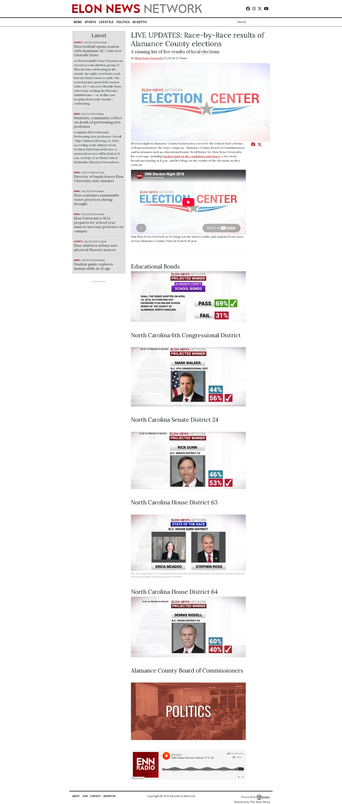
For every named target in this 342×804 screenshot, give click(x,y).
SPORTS (78, 42)
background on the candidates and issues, (192, 156)
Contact (95, 796)
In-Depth (140, 22)
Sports (90, 22)
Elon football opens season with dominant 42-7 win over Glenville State (98, 50)
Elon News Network (148, 58)
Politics (123, 22)
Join (85, 796)
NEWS (77, 114)
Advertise (109, 796)
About (76, 796)
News (78, 22)
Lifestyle (106, 22)
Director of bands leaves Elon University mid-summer (98, 178)
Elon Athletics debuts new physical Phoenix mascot (96, 247)
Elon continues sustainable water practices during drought (96, 199)
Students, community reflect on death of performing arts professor (98, 122)
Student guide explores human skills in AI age (93, 266)
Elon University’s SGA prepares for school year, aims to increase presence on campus (98, 224)
